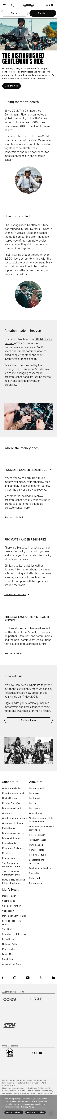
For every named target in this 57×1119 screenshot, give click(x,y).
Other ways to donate (13, 823)
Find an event (9, 858)
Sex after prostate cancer (14, 934)
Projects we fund (37, 855)
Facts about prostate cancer (12, 922)
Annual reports (36, 850)
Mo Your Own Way (11, 803)
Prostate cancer (37, 835)
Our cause (34, 793)
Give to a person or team (14, 818)
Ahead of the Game (11, 964)
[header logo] (28, 5)
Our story (33, 803)
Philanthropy (8, 828)
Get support (8, 911)
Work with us (35, 813)
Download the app (11, 838)
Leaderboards (9, 843)
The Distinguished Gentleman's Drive (11, 873)
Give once (7, 813)
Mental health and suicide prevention (41, 828)
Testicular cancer (37, 840)
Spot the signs (9, 901)
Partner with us (36, 878)
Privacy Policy (27, 1107)
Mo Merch (7, 853)
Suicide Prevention (11, 906)
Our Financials (36, 845)
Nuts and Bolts (9, 944)
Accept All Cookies (35, 1112)
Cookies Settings (13, 1112)
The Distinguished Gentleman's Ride (11, 865)
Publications (35, 873)
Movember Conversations (15, 916)
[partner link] (15, 1006)
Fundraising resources (13, 833)
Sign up (14, 13)
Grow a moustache (11, 788)
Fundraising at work (12, 808)
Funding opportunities (40, 868)
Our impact (34, 798)
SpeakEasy (7, 959)
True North (7, 929)
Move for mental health (13, 793)
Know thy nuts (9, 939)
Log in (49, 5)
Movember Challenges (13, 848)
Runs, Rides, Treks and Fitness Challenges (13, 881)
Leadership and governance (36, 861)
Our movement (36, 788)
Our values (34, 808)
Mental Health (9, 896)
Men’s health (8, 949)
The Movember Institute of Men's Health (41, 820)
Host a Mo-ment (10, 798)
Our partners (35, 883)
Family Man (7, 954)
